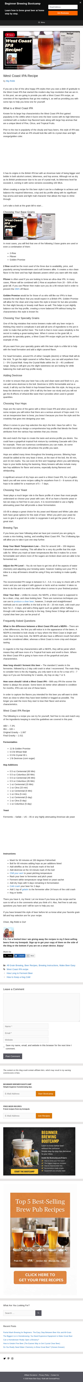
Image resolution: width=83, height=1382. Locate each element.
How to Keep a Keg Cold (18, 977)
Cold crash (15, 886)
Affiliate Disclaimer (30, 1375)
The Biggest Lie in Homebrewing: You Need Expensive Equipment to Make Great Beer (38, 1336)
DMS (17, 289)
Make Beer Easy (67, 965)
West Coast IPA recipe (17, 969)
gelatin (25, 889)
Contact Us (55, 1375)
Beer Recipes (31, 965)
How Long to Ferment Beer (20, 973)
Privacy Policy (44, 1375)
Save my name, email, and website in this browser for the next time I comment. (39, 1047)
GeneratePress (54, 1379)
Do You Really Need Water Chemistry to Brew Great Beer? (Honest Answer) (34, 1347)
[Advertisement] (41, 156)
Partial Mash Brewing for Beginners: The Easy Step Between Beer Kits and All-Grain (37, 1332)
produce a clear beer (24, 601)
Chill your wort (16, 873)
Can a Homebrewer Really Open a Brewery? (21, 1340)
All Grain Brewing (15, 965)
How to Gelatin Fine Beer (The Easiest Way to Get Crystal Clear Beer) (31, 1343)
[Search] (38, 1313)
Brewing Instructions (48, 965)
